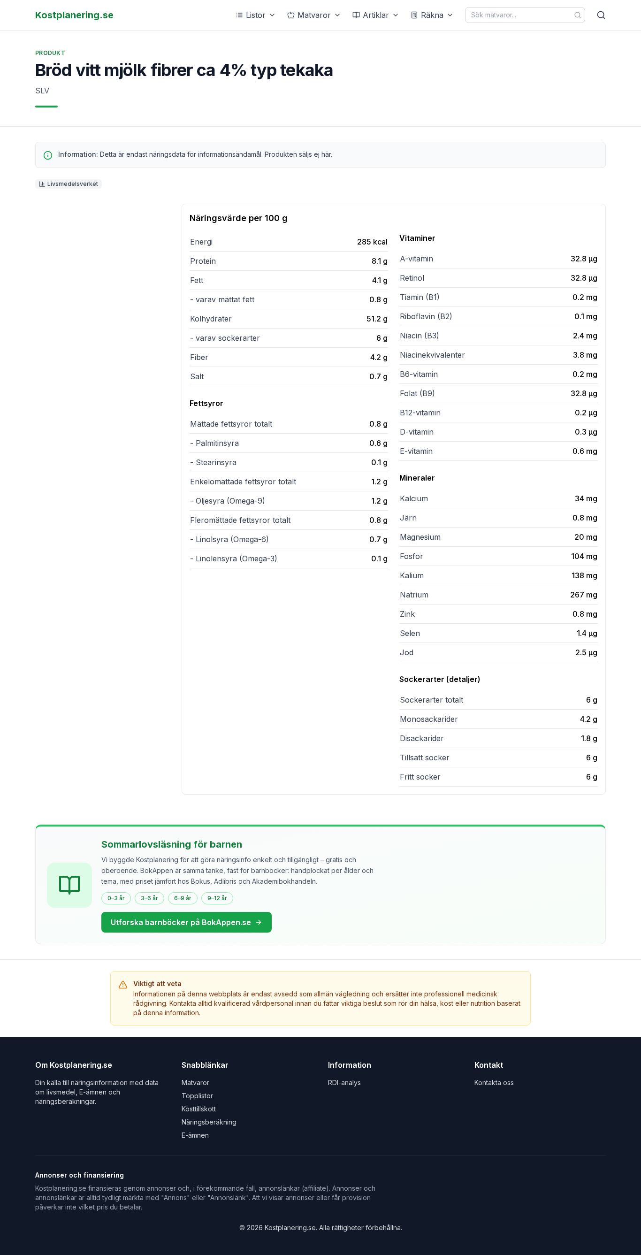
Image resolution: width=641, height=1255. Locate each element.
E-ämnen (195, 1135)
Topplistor (197, 1096)
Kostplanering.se (74, 15)
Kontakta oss (494, 1083)
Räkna (432, 15)
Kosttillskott (199, 1109)
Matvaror (314, 15)
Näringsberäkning (209, 1122)
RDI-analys (344, 1083)
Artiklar (376, 15)
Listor (256, 15)
